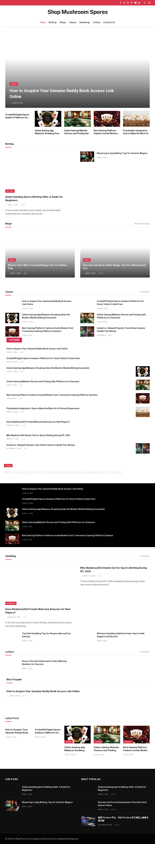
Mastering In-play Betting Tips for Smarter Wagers (122, 153)
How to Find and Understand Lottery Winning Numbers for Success (44, 662)
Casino (72, 22)
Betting (53, 22)
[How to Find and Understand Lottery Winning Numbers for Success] (12, 664)
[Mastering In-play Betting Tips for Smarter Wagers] (87, 156)
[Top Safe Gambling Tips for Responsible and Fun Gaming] (12, 637)
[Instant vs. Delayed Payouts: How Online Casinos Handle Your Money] (87, 331)
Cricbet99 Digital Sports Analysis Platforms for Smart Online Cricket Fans (18, 116)
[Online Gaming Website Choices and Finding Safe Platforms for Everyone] (77, 119)
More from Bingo (142, 223)
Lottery (96, 22)
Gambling (84, 22)
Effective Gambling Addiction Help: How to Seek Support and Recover (121, 635)
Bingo (63, 22)
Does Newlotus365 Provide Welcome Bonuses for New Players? (38, 422)
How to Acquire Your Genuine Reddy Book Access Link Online (61, 93)
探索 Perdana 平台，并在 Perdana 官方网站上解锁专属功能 (123, 819)
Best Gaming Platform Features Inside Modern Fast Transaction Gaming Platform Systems (106, 132)
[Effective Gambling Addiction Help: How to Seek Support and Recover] (87, 637)
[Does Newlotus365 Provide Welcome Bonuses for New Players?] (143, 425)
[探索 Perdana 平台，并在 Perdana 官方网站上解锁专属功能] (88, 821)
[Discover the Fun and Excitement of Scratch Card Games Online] (88, 805)
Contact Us (109, 22)
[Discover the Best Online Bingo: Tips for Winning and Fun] (115, 254)
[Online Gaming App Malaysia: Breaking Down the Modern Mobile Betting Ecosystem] (48, 119)
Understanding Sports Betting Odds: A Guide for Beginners (34, 198)
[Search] (149, 2)
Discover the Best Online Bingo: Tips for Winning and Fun (114, 267)
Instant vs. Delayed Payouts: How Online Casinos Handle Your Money (121, 329)
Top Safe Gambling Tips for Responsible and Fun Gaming (46, 635)
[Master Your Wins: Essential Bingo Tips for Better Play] (40, 254)
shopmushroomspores (68, 839)
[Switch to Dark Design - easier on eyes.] (145, 3)
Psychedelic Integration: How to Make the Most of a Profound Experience (135, 132)
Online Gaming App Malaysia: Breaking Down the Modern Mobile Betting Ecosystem (47, 132)
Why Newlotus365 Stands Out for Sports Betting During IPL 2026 (38, 435)
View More (145, 292)
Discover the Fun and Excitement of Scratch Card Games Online (122, 803)
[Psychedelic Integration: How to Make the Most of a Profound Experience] (136, 119)
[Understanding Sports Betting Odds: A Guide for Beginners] (40, 172)
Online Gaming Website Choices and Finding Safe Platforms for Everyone (77, 132)
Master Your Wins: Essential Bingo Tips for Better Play (37, 267)
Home (43, 22)
